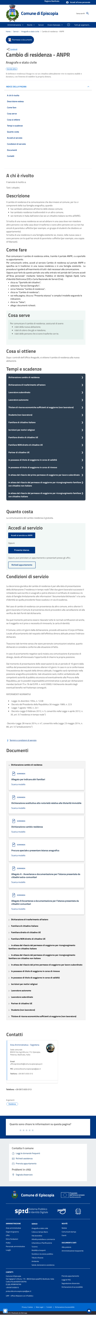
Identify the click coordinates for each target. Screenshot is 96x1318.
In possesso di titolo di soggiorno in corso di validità (32, 459)
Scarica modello (18, 784)
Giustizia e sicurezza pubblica (42, 1254)
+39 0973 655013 (12, 1287)
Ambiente (35, 1261)
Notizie (64, 1228)
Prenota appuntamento (70, 1276)
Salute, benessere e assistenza (43, 1265)
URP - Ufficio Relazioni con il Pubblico (19, 1295)
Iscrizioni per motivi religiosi (21, 429)
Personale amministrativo (15, 1246)
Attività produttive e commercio (43, 1239)
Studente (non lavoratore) (20, 414)
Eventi (64, 1235)
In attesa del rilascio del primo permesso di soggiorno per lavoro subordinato (44, 474)
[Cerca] (87, 13)
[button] (78, 2)
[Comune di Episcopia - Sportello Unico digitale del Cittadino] (12, 13)
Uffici (8, 1235)
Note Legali (39, 1307)
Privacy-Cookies (27, 1307)
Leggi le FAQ (66, 1279)
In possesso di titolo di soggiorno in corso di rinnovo (32, 467)
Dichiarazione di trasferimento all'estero (27, 384)
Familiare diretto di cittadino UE (23, 437)
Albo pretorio (66, 1247)
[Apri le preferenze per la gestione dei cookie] (6, 1311)
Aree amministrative (13, 1228)
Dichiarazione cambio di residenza (24, 377)
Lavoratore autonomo (18, 399)
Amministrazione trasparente (72, 1250)
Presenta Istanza (21, 550)
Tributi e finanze (37, 1257)
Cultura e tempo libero (40, 1232)
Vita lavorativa (37, 1235)
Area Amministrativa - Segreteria (24, 1044)
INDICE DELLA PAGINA (16, 86)
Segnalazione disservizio (71, 1283)
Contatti (9, 1272)
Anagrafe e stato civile (30, 31)
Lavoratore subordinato (19, 392)
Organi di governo (12, 1231)
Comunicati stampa (69, 1231)
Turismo (35, 1246)
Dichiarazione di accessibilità (72, 1287)
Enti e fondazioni (12, 1239)
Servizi (16, 31)
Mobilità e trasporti (39, 1250)
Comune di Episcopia (39, 13)
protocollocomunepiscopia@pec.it (18, 1291)
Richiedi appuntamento (21, 564)
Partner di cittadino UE (19, 452)
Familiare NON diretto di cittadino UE (25, 444)
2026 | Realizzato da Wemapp (17, 1313)
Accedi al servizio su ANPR (21, 535)
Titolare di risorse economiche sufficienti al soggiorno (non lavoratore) (41, 407)
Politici (8, 1242)
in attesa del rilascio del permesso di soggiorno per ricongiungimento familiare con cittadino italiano (44, 495)
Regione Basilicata (51, 1)
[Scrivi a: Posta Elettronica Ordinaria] (32, 1293)
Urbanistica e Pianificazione (42, 1243)
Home (8, 31)
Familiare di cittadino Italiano (22, 422)
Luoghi (8, 1250)
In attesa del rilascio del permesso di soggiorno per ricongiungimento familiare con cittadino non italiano (44, 484)
